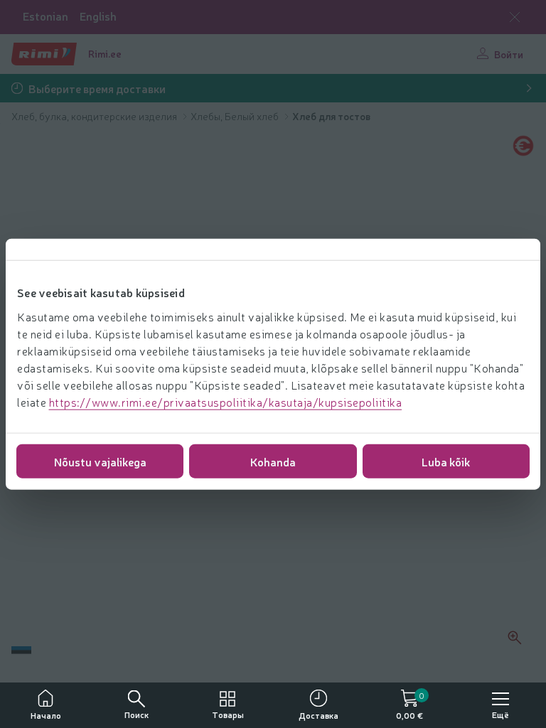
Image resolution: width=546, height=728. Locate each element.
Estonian (45, 16)
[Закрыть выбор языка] (514, 17)
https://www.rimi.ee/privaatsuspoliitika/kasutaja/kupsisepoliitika (225, 401)
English (98, 16)
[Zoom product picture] (514, 637)
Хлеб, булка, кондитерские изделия (95, 115)
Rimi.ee (105, 53)
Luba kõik (446, 461)
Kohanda (273, 461)
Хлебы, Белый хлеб (236, 115)
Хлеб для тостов (331, 115)
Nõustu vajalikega (100, 461)
